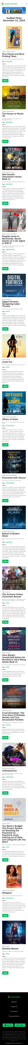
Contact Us (14, 1006)
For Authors (14, 1011)
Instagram (21, 1025)
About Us (14, 1002)
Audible (5, 80)
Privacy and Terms (14, 1016)
